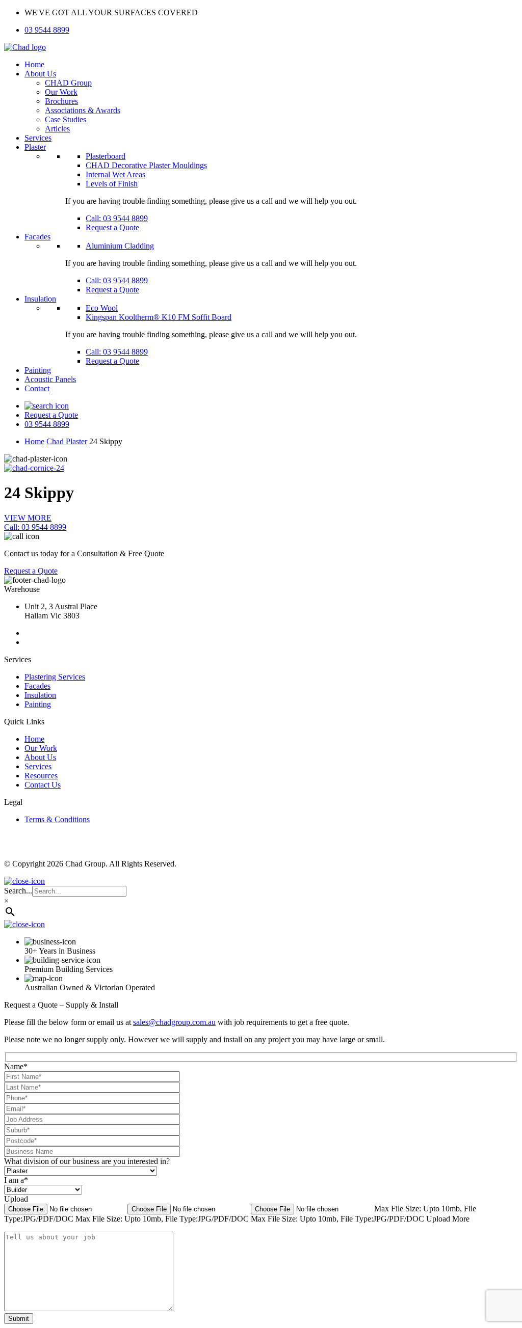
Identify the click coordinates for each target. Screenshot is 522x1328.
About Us (40, 73)
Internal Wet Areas (115, 174)
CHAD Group (68, 82)
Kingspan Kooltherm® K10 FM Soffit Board (158, 317)
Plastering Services (54, 676)
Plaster (35, 147)
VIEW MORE (27, 517)
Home (34, 64)
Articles (57, 128)
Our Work (61, 92)
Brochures (61, 101)
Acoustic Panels (50, 379)
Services (37, 137)
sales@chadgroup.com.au (174, 1022)
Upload (16, 1199)
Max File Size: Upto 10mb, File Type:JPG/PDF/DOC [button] (163, 1218)
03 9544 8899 (46, 29)
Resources (41, 775)
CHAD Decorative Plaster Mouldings (146, 165)
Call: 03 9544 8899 (117, 218)
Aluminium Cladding (120, 245)
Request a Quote (112, 227)
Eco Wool (102, 308)
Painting (37, 370)
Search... (18, 890)
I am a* (16, 1180)
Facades (37, 236)
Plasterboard (105, 156)
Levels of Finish (112, 183)
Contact (36, 388)
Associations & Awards (82, 110)
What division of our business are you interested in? (87, 1161)
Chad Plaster (66, 441)
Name (16, 1066)
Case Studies (65, 119)
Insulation (40, 298)
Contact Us (42, 784)
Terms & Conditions (57, 819)
